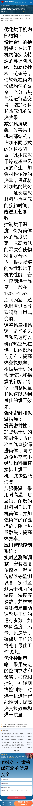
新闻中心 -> (8, 5)
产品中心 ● (20, 2)
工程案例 (25, 2)
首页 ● (16, 2)
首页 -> (4, 5)
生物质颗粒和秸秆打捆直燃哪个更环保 (17, 724)
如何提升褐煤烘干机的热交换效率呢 (20, 5)
